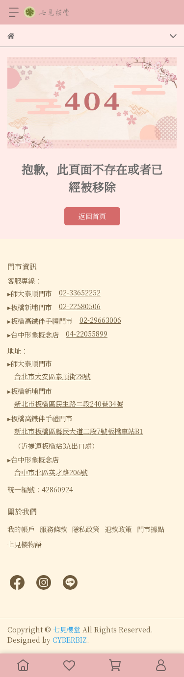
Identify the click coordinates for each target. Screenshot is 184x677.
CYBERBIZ (70, 640)
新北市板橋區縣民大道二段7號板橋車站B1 (78, 431)
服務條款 (53, 529)
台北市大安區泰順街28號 (52, 376)
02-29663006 (100, 320)
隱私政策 (86, 529)
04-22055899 (86, 333)
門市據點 (150, 529)
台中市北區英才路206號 (51, 472)
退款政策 (118, 529)
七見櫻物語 (24, 544)
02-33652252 (80, 292)
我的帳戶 (21, 529)
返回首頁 (92, 216)
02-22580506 (80, 306)
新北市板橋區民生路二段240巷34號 (68, 404)
